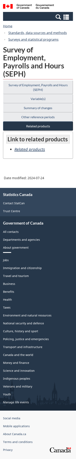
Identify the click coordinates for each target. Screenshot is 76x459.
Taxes (7, 307)
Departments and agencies (21, 240)
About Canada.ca (14, 434)
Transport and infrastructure (22, 347)
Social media (11, 418)
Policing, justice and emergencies (26, 339)
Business (9, 284)
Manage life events (16, 402)
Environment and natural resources (27, 315)
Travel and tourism (16, 276)
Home (7, 26)
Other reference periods (38, 117)
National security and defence (23, 323)
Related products (38, 126)
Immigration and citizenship (22, 268)
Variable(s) (38, 99)
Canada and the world (18, 355)
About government (16, 247)
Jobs (6, 260)
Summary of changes (38, 108)
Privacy (8, 450)
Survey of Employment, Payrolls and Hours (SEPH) (38, 87)
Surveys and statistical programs (33, 39)
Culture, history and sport (20, 331)
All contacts (11, 232)
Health (7, 299)
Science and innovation (19, 371)
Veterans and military (17, 386)
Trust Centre (11, 211)
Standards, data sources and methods (37, 33)
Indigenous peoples (16, 378)
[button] (38, 16)
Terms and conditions (18, 442)
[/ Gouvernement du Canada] (28, 7)
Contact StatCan (14, 203)
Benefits (8, 292)
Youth (7, 394)
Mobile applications (16, 426)
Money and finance (16, 363)
